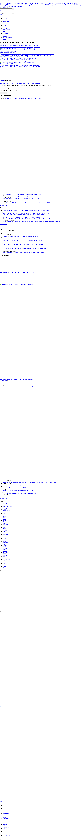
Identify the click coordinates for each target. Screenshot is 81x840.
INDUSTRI (5, 528)
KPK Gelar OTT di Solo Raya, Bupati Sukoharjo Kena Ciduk (16, 496)
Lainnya (4, 39)
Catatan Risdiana (7, 510)
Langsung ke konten (5, 0)
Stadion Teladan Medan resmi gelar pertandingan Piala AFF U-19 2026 (17, 272)
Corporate (5, 33)
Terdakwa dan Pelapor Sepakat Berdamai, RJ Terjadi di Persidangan (19, 490)
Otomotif (5, 551)
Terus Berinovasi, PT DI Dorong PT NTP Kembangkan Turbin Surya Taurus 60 (18, 58)
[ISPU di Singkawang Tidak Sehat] (8, 51)
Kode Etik (5, 817)
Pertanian (5, 555)
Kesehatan (5, 534)
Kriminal (4, 538)
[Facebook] (3, 804)
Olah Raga (5, 547)
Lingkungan (5, 544)
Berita (4, 505)
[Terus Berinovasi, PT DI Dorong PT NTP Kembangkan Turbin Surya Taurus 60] (19, 56)
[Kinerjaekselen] (4, 7)
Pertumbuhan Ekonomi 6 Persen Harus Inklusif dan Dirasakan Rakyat (16, 63)
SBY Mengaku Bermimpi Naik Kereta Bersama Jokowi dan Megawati (19, 232)
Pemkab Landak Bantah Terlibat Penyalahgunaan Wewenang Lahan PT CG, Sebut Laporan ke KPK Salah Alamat (38, 5)
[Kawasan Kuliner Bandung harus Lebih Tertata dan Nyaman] (15, 59)
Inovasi (4, 24)
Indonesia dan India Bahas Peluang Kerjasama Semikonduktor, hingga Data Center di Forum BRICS (26, 202)
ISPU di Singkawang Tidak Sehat (7, 52)
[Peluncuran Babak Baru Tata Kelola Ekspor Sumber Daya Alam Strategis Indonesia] (20, 45)
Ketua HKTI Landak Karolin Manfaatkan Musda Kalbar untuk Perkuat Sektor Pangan (23, 217)
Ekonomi (5, 517)
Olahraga (5, 548)
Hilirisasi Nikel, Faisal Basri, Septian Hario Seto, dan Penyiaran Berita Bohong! (21, 236)
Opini (4, 549)
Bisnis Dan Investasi (7, 37)
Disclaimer (5, 819)
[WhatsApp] (3, 809)
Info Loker (5, 530)
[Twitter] (3, 805)
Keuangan (5, 535)
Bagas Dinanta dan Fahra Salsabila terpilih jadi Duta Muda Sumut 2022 (20, 83)
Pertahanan (5, 552)
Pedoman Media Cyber (8, 813)
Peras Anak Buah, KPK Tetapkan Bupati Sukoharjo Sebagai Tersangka (19, 493)
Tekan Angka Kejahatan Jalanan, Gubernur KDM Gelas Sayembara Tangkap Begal (22, 487)
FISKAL (4, 522)
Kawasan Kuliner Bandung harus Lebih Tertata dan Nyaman (14, 61)
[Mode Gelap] (0, 10)
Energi (4, 519)
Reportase (5, 28)
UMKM (4, 567)
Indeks (4, 814)
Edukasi (4, 516)
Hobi (4, 526)
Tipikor (4, 566)
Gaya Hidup (5, 524)
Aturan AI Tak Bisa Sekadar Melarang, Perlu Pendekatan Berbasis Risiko (20, 485)
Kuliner (4, 540)
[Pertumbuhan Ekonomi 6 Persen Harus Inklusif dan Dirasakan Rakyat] (17, 62)
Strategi (5, 25)
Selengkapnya (3, 92)
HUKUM (4, 527)
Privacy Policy (6, 818)
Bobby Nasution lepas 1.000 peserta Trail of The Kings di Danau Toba (16, 379)
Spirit (4, 31)
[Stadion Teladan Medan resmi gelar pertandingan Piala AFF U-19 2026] (12, 271)
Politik (4, 556)
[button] (13, 9)
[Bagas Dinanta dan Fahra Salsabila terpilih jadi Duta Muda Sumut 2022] (12, 79)
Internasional (6, 21)
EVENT (4, 520)
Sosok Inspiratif (6, 29)
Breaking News (6, 508)
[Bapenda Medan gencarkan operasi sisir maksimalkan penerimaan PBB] (17, 48)
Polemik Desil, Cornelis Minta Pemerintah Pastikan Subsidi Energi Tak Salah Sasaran (20, 66)
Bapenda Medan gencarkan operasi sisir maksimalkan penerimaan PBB (57, 3)
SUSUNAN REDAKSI (7, 816)
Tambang (5, 563)
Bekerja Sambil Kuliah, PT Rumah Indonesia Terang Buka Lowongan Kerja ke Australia (23, 252)
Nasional (5, 20)
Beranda (5, 18)
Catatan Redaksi (6, 509)
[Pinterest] (3, 807)
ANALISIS (5, 503)
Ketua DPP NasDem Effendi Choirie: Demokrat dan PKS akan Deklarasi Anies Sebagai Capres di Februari (28, 248)
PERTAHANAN (6, 553)
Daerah (4, 22)
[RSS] (3, 811)
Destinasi (5, 36)
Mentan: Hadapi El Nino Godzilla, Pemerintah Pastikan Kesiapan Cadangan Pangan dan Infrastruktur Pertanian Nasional (31, 221)
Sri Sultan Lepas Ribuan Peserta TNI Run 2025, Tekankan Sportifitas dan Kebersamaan (21, 283)
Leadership (5, 34)
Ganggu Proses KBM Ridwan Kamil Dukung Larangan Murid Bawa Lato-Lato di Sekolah (23, 244)
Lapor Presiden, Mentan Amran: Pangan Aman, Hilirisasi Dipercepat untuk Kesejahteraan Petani (26, 213)
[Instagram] (3, 808)
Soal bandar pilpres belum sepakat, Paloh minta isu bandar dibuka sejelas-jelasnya (23, 240)
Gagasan (5, 523)
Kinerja (4, 27)
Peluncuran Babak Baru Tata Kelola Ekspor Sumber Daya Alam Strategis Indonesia (19, 3)
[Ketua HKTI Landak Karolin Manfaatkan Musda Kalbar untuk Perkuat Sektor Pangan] (23, 214)
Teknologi (5, 565)
